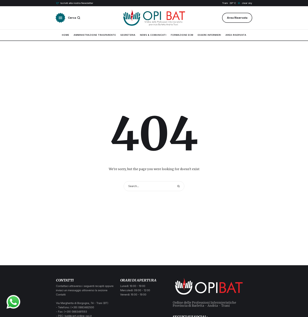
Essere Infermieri (209, 35)
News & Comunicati (153, 35)
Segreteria (127, 35)
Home (65, 35)
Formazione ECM (182, 35)
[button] (74, 3)
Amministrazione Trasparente (95, 35)
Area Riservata (235, 35)
